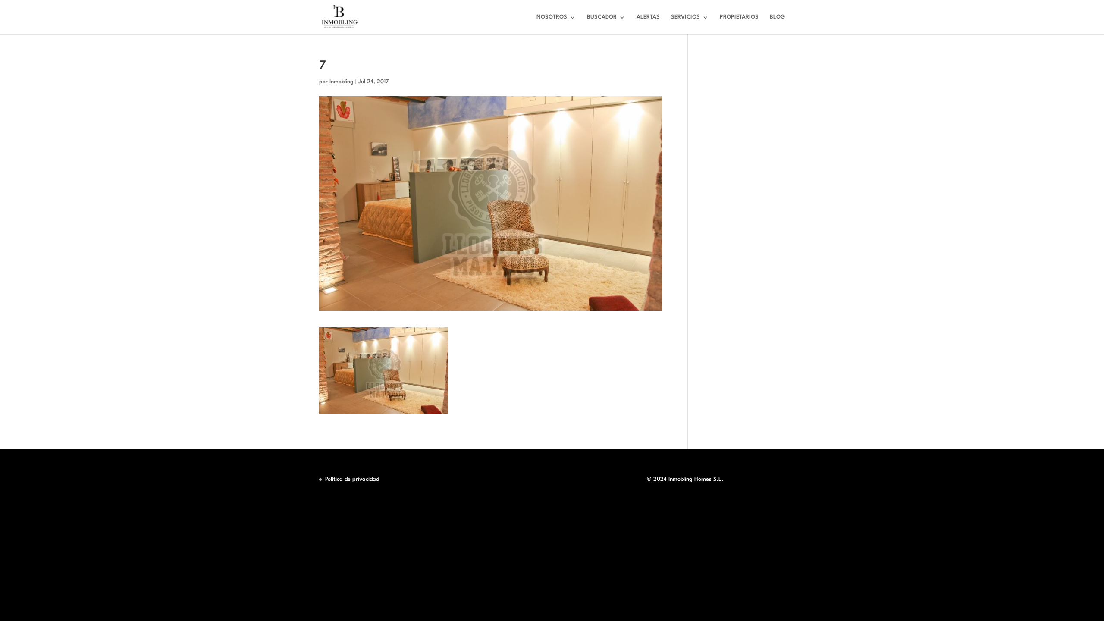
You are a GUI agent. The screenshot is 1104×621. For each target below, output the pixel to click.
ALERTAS (648, 17)
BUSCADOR (602, 17)
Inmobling (341, 82)
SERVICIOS (685, 17)
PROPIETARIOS (739, 17)
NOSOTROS (551, 17)
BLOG (777, 17)
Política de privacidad (352, 479)
